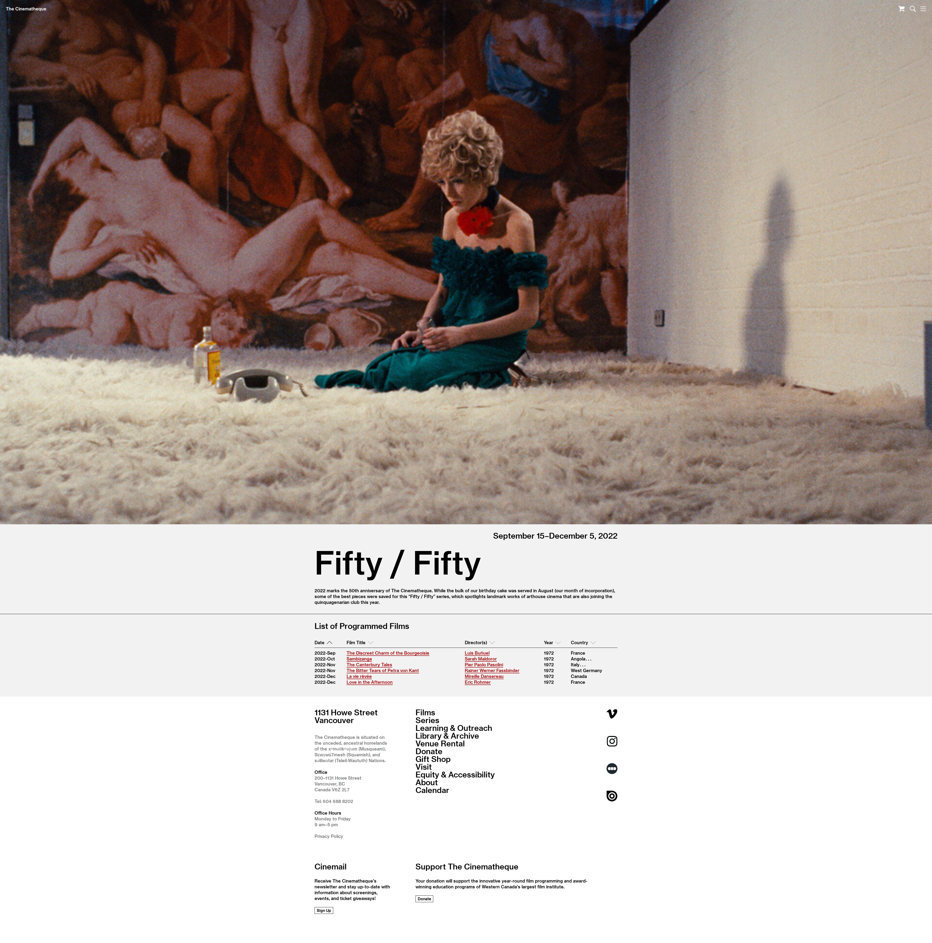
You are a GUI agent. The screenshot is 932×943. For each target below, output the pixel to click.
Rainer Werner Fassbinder (492, 670)
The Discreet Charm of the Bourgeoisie (388, 652)
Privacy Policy (329, 836)
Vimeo (612, 713)
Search (913, 9)
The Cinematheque (26, 8)
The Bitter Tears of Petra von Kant (383, 670)
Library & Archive (447, 735)
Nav (923, 9)
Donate (429, 751)
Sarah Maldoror (481, 658)
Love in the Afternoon (370, 681)
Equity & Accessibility (455, 774)
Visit (424, 766)
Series (427, 720)
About (427, 782)
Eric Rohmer (478, 681)
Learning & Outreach (454, 727)
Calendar (432, 789)
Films (425, 712)
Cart (902, 9)
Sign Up (324, 910)
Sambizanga (359, 658)
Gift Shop (433, 758)
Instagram (612, 741)
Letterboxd (612, 768)
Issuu (612, 796)
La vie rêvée (359, 676)
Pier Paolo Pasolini (484, 664)
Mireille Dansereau (484, 676)
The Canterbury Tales (369, 664)
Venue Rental (440, 743)
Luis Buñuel (477, 652)
